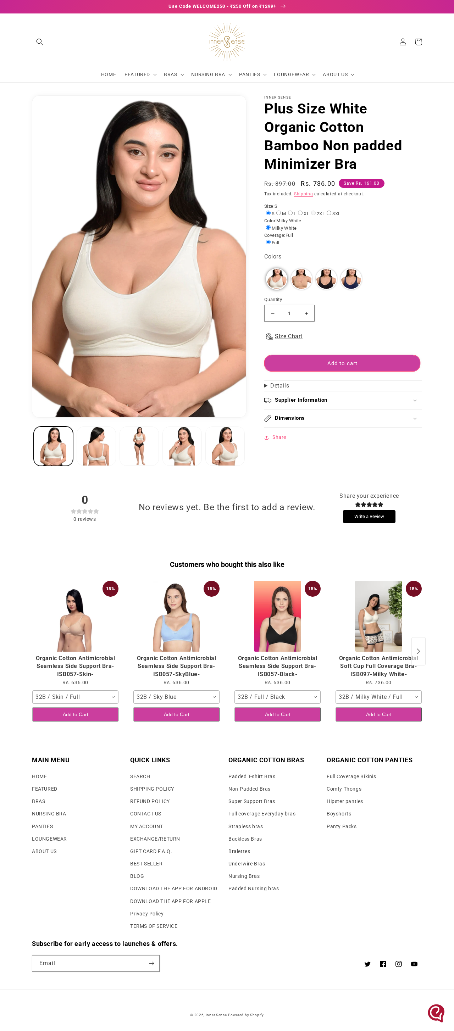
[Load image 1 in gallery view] (53, 446)
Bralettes (239, 851)
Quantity (273, 299)
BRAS (38, 801)
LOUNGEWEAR (49, 839)
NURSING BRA (49, 814)
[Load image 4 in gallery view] (182, 446)
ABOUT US (44, 851)
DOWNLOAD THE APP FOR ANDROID (173, 888)
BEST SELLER (146, 863)
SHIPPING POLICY (152, 789)
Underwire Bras (246, 863)
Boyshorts (339, 814)
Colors (273, 256)
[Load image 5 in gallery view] (225, 446)
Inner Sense (216, 1015)
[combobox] (75, 697)
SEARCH (140, 776)
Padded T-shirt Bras (251, 776)
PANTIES (42, 826)
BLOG (137, 876)
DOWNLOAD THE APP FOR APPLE (170, 901)
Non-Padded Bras (249, 789)
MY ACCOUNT (146, 826)
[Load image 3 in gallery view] (139, 446)
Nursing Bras (244, 876)
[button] (40, 42)
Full (275, 242)
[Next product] (418, 651)
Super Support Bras (251, 801)
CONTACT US (145, 814)
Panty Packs (342, 826)
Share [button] (279, 437)
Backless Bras (245, 839)
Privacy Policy (147, 913)
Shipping (303, 193)
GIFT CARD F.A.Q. (151, 851)
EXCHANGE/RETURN (155, 839)
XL (306, 213)
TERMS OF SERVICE (154, 926)
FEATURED (44, 789)
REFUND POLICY (150, 801)
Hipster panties (345, 801)
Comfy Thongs (344, 789)
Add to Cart (75, 714)
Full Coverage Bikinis (351, 776)
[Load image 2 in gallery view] (96, 446)
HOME (39, 776)
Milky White (284, 228)
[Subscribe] (151, 963)
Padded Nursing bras (253, 888)
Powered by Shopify (246, 1015)
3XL (336, 213)
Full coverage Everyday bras (261, 814)
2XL (321, 213)
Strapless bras (245, 826)
